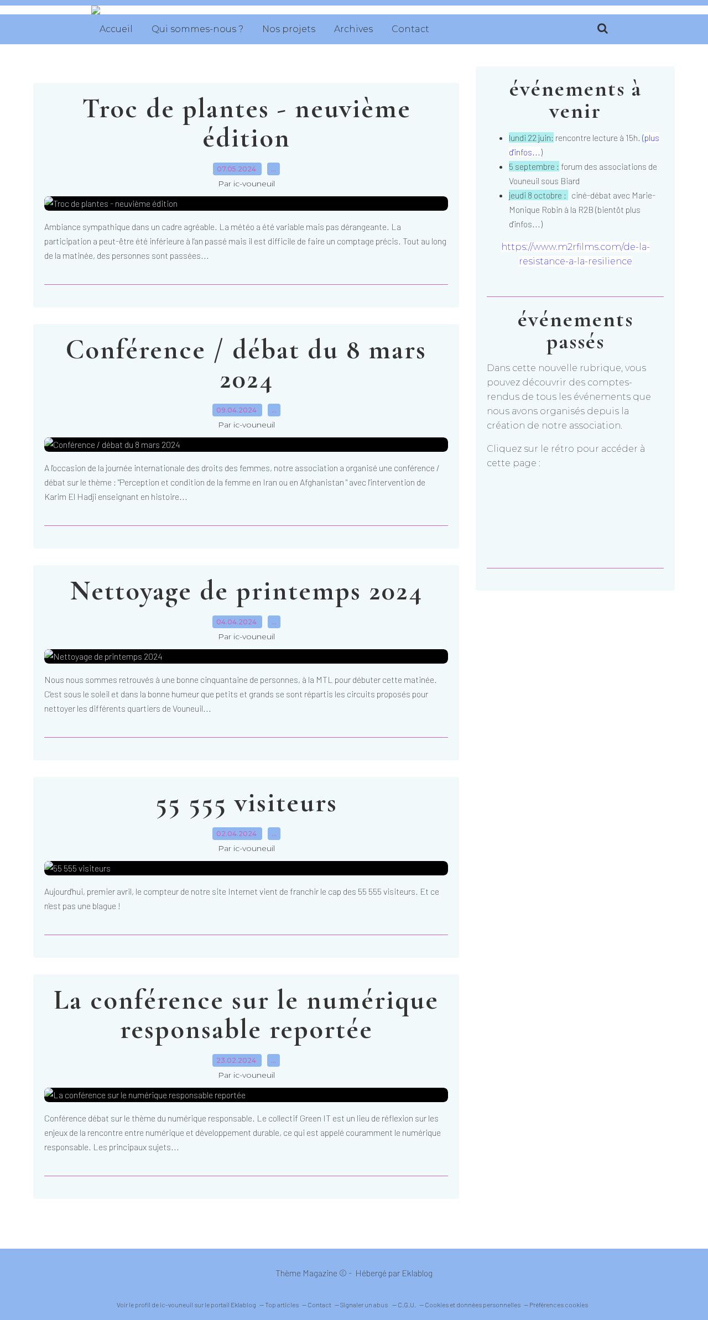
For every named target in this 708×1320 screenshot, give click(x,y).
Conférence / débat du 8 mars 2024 (246, 364)
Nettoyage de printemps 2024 (246, 590)
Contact (410, 29)
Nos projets (288, 29)
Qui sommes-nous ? (197, 29)
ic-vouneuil (176, 1304)
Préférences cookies (558, 1304)
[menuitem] (116, 29)
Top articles (282, 1304)
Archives (353, 29)
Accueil (116, 29)
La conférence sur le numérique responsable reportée (246, 1014)
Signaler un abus (364, 1304)
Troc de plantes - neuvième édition (246, 123)
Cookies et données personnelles (472, 1304)
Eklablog (417, 1272)
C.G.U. (407, 1304)
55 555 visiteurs (246, 802)
